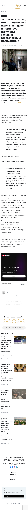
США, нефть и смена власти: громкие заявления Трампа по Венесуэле (5, 396)
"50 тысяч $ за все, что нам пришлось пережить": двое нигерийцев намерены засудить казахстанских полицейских (13, 30)
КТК (19, 103)
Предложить (8, 496)
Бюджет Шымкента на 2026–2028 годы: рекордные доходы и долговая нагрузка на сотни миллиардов (7, 425)
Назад (4, 11)
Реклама (12, 479)
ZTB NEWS (5, 45)
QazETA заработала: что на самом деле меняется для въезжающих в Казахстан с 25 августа (6, 342)
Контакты (12, 477)
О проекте (12, 472)
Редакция (12, 474)
